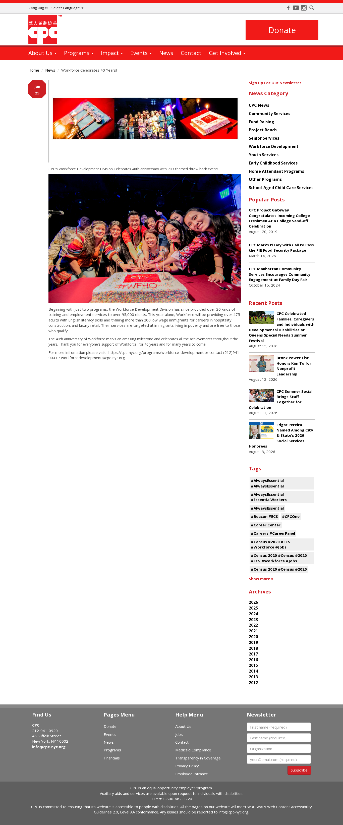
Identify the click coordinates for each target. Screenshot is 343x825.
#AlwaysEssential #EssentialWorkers (269, 497)
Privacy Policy (187, 765)
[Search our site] (312, 8)
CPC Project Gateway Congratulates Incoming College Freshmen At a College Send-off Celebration (279, 218)
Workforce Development (274, 146)
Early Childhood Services (273, 163)
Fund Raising (261, 122)
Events (139, 53)
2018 (253, 648)
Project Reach (263, 130)
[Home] (47, 29)
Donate (282, 30)
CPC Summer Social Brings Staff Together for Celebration (280, 399)
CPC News (259, 105)
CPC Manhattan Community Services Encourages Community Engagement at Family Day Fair (279, 274)
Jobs (179, 734)
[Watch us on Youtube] (296, 8)
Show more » (261, 578)
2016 (253, 660)
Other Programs (265, 179)
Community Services (269, 113)
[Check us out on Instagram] (304, 8)
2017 (253, 654)
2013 (253, 677)
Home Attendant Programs (276, 171)
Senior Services (264, 138)
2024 (253, 614)
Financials (112, 757)
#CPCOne (291, 516)
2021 (253, 631)
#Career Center (265, 524)
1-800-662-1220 (177, 798)
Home (33, 70)
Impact (110, 53)
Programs (77, 53)
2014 (253, 671)
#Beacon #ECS (264, 516)
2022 (253, 625)
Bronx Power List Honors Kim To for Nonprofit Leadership (293, 365)
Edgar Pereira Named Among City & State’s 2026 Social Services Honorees (281, 435)
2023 (253, 619)
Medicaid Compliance (193, 749)
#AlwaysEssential (267, 508)
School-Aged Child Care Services (281, 187)
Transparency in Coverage (198, 757)
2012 (253, 682)
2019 (253, 642)
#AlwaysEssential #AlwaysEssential (267, 483)
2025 (253, 608)
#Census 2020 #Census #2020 (279, 569)
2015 (253, 665)
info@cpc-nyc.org (49, 746)
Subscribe (299, 770)
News (166, 53)
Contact (191, 53)
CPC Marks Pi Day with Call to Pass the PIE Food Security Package (281, 247)
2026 (253, 602)
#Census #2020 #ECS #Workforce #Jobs (270, 544)
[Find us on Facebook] (288, 8)
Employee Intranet (191, 773)
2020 (253, 636)
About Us (41, 53)
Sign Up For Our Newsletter (275, 82)
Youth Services (263, 154)
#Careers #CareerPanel (273, 533)
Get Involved (226, 53)
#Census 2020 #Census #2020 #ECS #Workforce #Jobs (279, 558)
